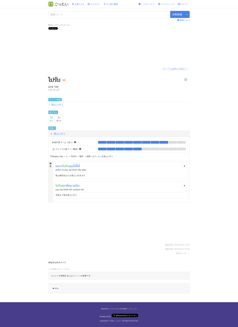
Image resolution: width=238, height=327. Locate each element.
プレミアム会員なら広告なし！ (176, 69)
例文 (106, 309)
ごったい (118, 321)
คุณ (71, 166)
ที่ (71, 156)
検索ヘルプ (184, 20)
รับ (58, 118)
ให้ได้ (77, 166)
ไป (51, 118)
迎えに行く (57, 104)
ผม (58, 166)
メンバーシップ (167, 4)
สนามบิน (73, 185)
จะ (61, 166)
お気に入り (79, 4)
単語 (102, 309)
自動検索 (177, 14)
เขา (64, 185)
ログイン (184, 4)
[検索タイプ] (187, 14)
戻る (56, 288)
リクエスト (95, 4)
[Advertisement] (119, 49)
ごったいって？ (147, 4)
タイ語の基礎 (111, 4)
